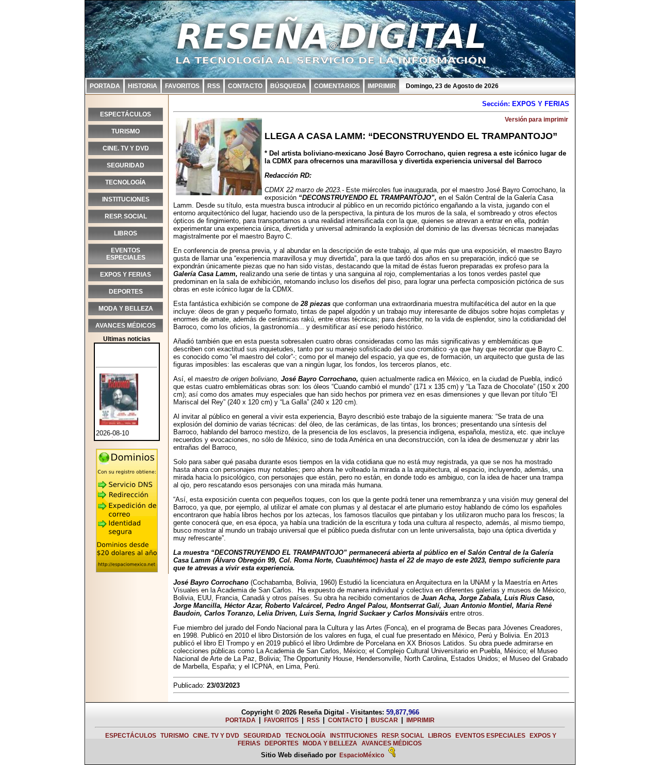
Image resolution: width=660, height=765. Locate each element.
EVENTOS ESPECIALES (125, 254)
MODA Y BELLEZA (125, 308)
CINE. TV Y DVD (126, 148)
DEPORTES (126, 291)
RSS (213, 86)
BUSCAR (384, 720)
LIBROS (125, 233)
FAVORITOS (182, 86)
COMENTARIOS (337, 86)
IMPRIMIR (382, 86)
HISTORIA (142, 86)
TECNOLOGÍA (125, 182)
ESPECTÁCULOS (125, 114)
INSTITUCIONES (126, 199)
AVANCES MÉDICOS (125, 325)
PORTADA (105, 86)
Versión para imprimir (536, 119)
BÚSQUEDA (288, 86)
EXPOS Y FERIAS (125, 274)
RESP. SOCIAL (126, 216)
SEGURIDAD (125, 165)
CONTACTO (245, 86)
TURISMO (125, 131)
